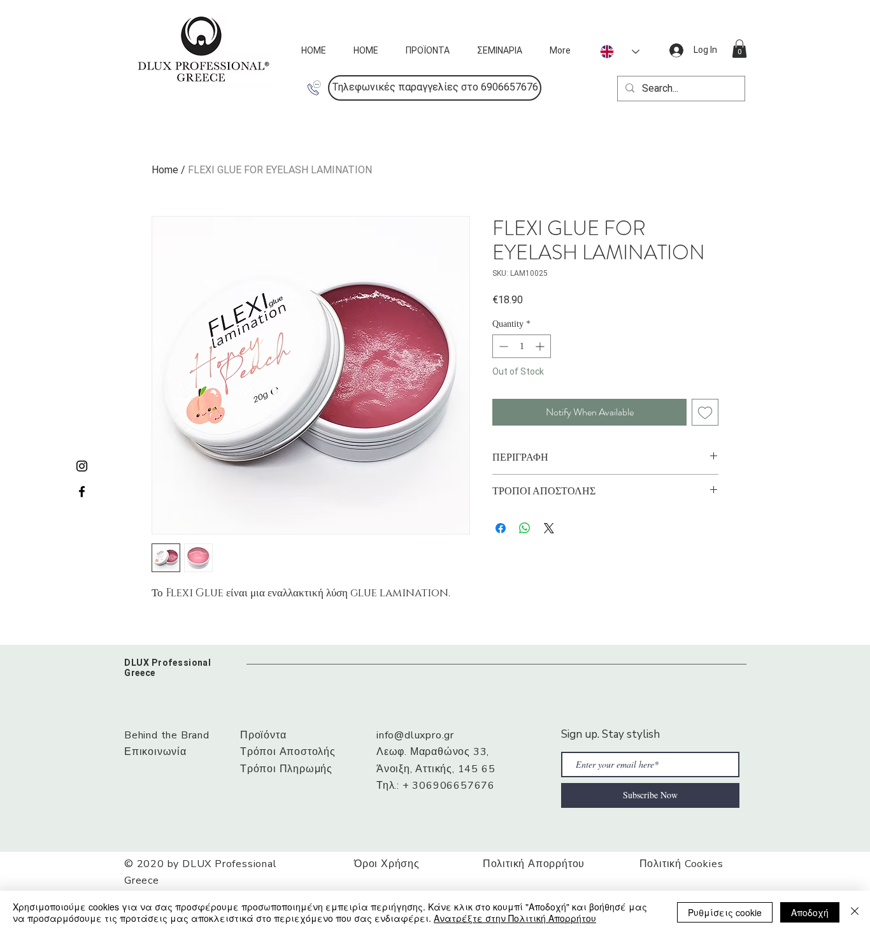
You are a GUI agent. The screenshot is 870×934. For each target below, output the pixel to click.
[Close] (854, 912)
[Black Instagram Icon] (82, 466)
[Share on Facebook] (500, 528)
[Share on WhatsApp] (524, 528)
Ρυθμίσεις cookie (725, 912)
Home (165, 170)
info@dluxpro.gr (415, 735)
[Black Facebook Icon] (82, 491)
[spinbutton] (521, 346)
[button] (434, 88)
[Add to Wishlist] (705, 412)
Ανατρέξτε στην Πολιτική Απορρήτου (515, 918)
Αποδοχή (810, 912)
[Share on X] (549, 528)
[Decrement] (502, 346)
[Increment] (541, 346)
